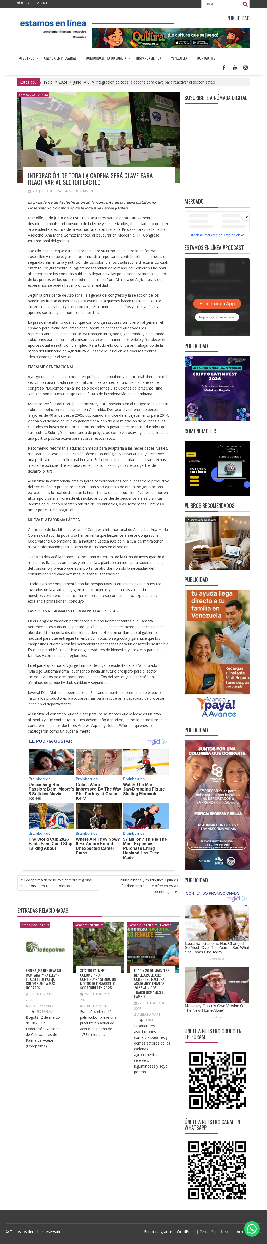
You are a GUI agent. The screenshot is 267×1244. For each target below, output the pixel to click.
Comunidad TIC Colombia (106, 58)
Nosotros (26, 58)
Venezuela (179, 58)
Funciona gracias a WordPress (169, 1231)
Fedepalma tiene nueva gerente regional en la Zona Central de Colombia (55, 882)
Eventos (165, 925)
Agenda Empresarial (60, 58)
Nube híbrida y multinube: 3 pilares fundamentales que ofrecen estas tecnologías (149, 885)
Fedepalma (44, 1011)
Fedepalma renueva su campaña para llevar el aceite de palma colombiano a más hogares (43, 979)
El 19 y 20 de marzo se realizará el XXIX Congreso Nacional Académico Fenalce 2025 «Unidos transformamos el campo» (151, 983)
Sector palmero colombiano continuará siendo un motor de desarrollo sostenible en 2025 (98, 979)
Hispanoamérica (149, 58)
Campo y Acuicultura (33, 95)
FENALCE (150, 1020)
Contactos (206, 58)
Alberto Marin (81, 191)
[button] (252, 1229)
